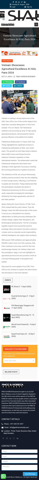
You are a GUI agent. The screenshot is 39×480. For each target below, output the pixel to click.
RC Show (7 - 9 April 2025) (21, 286)
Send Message (30, 474)
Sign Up (29, 7)
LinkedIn (19, 86)
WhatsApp (8, 82)
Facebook (21, 82)
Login (13, 7)
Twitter (7, 86)
